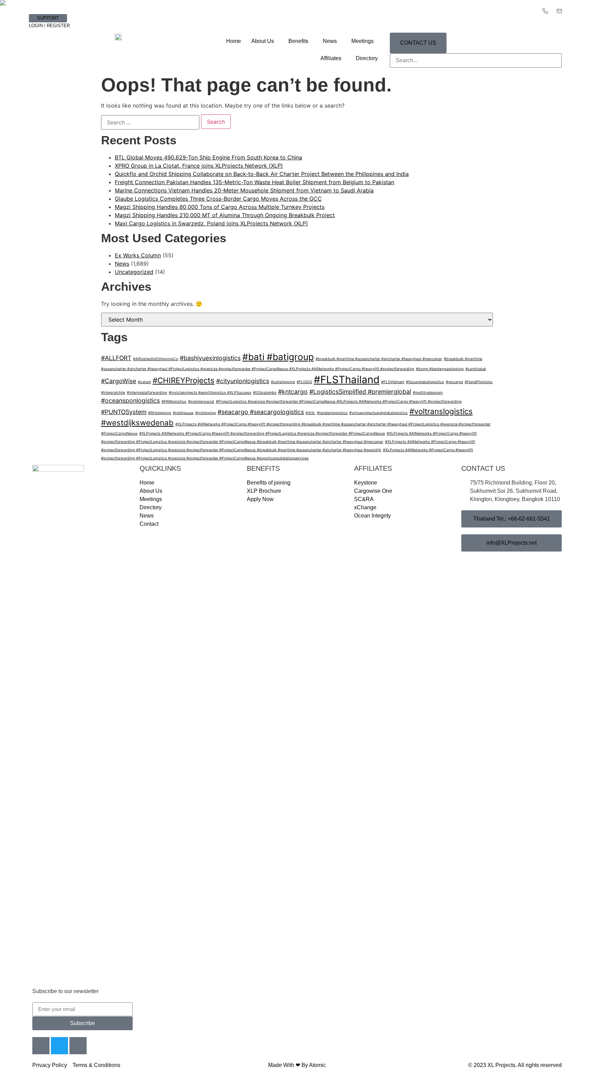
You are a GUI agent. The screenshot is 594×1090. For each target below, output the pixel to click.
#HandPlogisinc (479, 382)
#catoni (144, 382)
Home (233, 41)
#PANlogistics (174, 401)
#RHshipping (159, 413)
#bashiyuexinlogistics (210, 358)
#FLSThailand (347, 380)
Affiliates (330, 58)
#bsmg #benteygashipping (440, 369)
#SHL (310, 413)
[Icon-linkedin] (78, 1045)
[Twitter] (59, 1045)
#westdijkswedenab (137, 422)
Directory (367, 58)
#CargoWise (118, 381)
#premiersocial (201, 401)
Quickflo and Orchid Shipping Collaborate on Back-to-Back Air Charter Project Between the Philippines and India (262, 173)
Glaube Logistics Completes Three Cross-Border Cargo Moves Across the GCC (218, 198)
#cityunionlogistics (242, 381)
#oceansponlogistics (130, 400)
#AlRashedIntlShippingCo (155, 359)
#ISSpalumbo (264, 392)
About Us (262, 41)
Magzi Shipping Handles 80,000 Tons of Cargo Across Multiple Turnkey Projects (219, 206)
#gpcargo (454, 382)
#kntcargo (293, 391)
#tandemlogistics (332, 413)
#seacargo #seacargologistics (261, 411)
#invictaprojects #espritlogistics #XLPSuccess (210, 392)
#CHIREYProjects (183, 380)
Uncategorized (134, 271)
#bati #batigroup (278, 357)
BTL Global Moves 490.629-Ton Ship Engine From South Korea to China (208, 157)
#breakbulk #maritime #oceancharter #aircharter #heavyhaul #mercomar (379, 359)
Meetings (362, 41)
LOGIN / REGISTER (49, 25)
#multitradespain (428, 392)
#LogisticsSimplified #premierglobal (360, 391)
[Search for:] (150, 122)
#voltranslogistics (441, 411)
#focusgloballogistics (425, 382)
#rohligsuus (183, 413)
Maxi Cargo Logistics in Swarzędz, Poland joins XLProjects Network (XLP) (211, 223)
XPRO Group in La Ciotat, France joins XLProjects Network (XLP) (199, 165)
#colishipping (283, 382)
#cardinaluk (475, 369)
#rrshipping (205, 413)
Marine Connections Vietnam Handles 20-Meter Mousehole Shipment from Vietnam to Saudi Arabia (244, 190)
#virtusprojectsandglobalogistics (378, 413)
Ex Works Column (138, 255)
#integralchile (113, 392)
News (330, 41)
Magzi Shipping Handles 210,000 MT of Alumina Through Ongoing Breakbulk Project (225, 215)
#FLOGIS (304, 382)
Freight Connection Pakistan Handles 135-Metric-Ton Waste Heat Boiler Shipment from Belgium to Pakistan (254, 182)
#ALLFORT (116, 358)
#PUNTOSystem (123, 411)
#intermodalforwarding (147, 392)
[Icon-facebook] (41, 1045)
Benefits (298, 41)
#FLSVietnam (392, 382)
